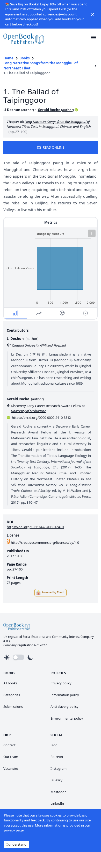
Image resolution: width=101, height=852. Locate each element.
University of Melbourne (28, 411)
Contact (9, 745)
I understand (16, 844)
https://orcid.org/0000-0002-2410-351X (41, 417)
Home (8, 58)
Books (24, 58)
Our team (10, 756)
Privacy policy (61, 683)
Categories (11, 695)
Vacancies (10, 768)
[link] (23, 37)
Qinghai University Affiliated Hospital (39, 345)
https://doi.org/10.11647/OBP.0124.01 (35, 526)
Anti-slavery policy (64, 706)
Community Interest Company (73, 637)
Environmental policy (67, 718)
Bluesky (56, 780)
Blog (54, 745)
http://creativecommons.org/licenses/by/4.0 (45, 542)
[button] (92, 14)
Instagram (59, 768)
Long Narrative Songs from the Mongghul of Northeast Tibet (40, 65)
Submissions (13, 706)
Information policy (65, 695)
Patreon (57, 756)
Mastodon (59, 792)
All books (10, 683)
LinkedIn (57, 803)
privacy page (14, 830)
